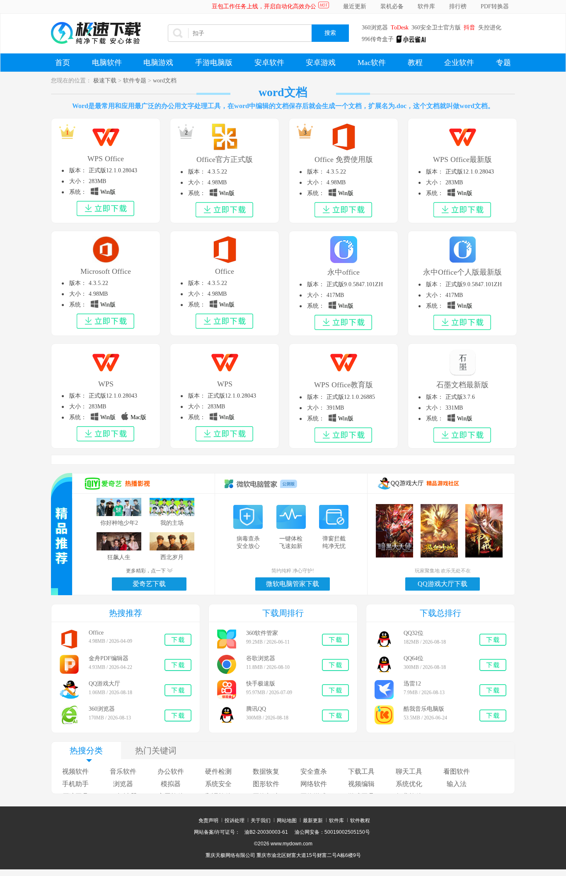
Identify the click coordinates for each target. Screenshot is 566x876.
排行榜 (458, 6)
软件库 (426, 6)
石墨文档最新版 (462, 385)
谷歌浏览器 (260, 658)
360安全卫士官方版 (436, 27)
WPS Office (105, 158)
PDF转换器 (495, 6)
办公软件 (170, 771)
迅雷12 (412, 684)
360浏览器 (375, 27)
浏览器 (123, 783)
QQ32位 (413, 633)
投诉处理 (234, 820)
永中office (343, 272)
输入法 (457, 783)
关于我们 (261, 820)
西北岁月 (172, 557)
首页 (62, 62)
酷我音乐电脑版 (424, 709)
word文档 (165, 80)
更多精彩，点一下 (146, 571)
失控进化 (489, 27)
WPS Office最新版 (462, 159)
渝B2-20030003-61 (266, 832)
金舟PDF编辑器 (108, 658)
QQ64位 (413, 658)
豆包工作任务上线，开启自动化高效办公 (264, 6)
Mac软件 (372, 62)
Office (224, 271)
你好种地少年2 (119, 523)
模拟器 (171, 783)
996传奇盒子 (378, 39)
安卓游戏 (321, 62)
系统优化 (409, 783)
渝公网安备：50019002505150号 (332, 832)
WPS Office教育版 (343, 385)
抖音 (469, 27)
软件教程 (360, 820)
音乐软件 (123, 771)
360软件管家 (262, 633)
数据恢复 (266, 771)
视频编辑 (361, 783)
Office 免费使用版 (343, 159)
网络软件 (313, 783)
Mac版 (137, 417)
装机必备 (392, 6)
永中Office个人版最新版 (462, 272)
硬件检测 (218, 771)
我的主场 (172, 523)
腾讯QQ (256, 709)
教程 (415, 62)
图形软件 (266, 783)
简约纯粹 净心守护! (292, 571)
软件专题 (134, 80)
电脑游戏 (158, 62)
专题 (503, 62)
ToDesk (400, 27)
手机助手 (75, 783)
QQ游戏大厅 (104, 684)
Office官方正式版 (224, 159)
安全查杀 (313, 771)
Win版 (107, 192)
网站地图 (287, 820)
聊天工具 (409, 771)
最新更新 (313, 820)
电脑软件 (107, 62)
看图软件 (456, 771)
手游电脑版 (213, 62)
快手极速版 (260, 684)
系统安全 (218, 783)
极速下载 (104, 80)
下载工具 (361, 771)
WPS (106, 384)
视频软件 (75, 771)
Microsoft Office (105, 271)
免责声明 (208, 820)
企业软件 (459, 62)
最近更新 (354, 6)
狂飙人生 (119, 557)
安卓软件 (269, 62)
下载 (179, 640)
